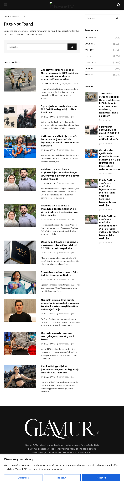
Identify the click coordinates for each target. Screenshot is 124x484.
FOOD (88, 56)
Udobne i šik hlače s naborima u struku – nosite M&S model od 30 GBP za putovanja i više (59, 245)
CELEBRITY (91, 37)
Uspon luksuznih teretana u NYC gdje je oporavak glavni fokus (57, 336)
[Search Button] (118, 5)
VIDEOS (89, 74)
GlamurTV (49, 117)
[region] (62, 469)
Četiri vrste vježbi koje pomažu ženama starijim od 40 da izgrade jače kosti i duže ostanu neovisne (60, 141)
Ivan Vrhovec (51, 84)
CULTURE (90, 44)
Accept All (101, 477)
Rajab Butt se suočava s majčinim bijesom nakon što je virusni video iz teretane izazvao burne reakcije (60, 174)
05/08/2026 (67, 84)
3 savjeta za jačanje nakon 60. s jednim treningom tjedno (59, 274)
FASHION (89, 50)
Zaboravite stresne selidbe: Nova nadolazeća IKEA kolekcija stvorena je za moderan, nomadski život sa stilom (59, 74)
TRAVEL (89, 68)
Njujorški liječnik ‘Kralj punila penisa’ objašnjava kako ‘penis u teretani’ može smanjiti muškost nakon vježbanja (60, 305)
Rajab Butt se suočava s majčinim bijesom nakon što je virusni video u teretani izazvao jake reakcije (59, 210)
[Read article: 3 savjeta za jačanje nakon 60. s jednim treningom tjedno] (20, 282)
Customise (23, 477)
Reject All (62, 477)
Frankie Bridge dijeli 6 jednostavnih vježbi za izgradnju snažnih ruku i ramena (60, 369)
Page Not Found (18, 16)
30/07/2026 (63, 117)
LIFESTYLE (90, 62)
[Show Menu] (5, 5)
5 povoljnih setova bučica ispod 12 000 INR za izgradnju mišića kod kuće (59, 109)
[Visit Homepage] (62, 5)
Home (6, 16)
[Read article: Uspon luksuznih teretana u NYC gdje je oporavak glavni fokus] (20, 343)
